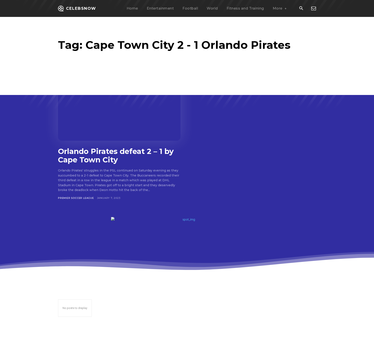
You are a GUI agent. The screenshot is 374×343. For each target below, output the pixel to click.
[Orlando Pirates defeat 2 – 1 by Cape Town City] (119, 107)
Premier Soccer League (76, 197)
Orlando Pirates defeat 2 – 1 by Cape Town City (116, 155)
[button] (301, 9)
